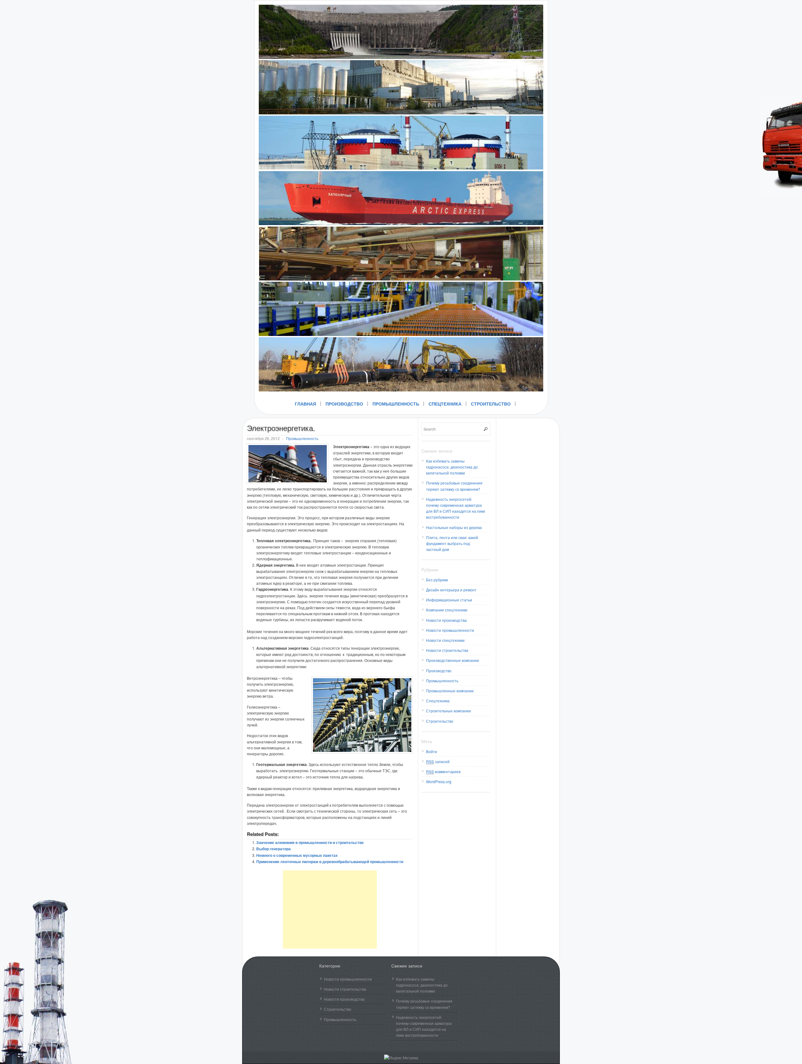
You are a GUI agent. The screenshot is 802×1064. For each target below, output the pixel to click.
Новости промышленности (450, 630)
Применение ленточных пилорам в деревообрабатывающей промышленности (329, 861)
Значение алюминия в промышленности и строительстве (310, 842)
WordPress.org (438, 781)
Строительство (491, 404)
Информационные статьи (449, 599)
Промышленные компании (450, 690)
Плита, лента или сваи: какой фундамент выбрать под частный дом (452, 543)
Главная (305, 404)
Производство (344, 404)
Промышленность (395, 404)
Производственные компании (452, 660)
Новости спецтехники (445, 640)
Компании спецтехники (446, 609)
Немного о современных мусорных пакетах (297, 855)
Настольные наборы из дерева (454, 527)
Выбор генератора (273, 849)
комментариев (443, 771)
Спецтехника (445, 404)
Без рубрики (437, 579)
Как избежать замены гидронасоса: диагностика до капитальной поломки (452, 466)
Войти (431, 751)
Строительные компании (448, 710)
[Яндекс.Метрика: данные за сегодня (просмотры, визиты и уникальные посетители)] (401, 1058)
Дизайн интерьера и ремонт (451, 589)
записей (438, 761)
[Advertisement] (330, 909)
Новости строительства (447, 650)
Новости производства (446, 620)
